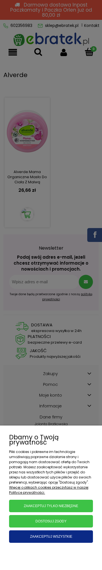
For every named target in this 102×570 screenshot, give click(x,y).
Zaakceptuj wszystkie (51, 537)
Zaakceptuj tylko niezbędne (51, 506)
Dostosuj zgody (51, 521)
